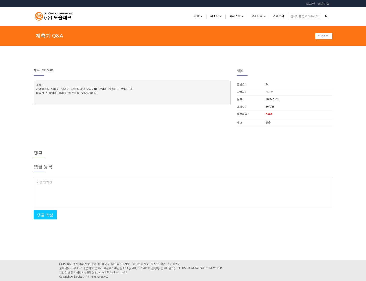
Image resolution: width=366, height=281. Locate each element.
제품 (199, 16)
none (269, 114)
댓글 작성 (45, 214)
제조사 (216, 16)
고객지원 (259, 16)
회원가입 (324, 3)
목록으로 (323, 36)
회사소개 (237, 16)
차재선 (269, 92)
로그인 (310, 3)
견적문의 (278, 16)
